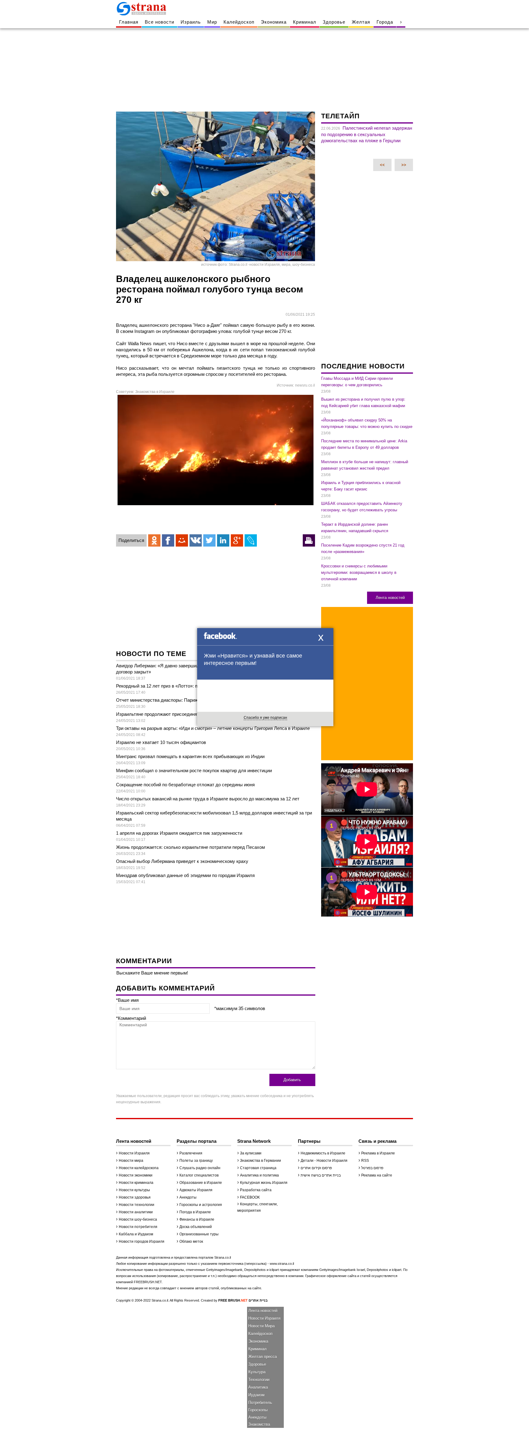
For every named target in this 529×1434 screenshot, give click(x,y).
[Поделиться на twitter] (209, 540)
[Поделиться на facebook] (168, 540)
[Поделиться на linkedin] (223, 540)
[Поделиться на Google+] (237, 540)
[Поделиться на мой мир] (182, 540)
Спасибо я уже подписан (265, 717)
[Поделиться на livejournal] (251, 540)
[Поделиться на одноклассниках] (154, 540)
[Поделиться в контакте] (195, 540)
